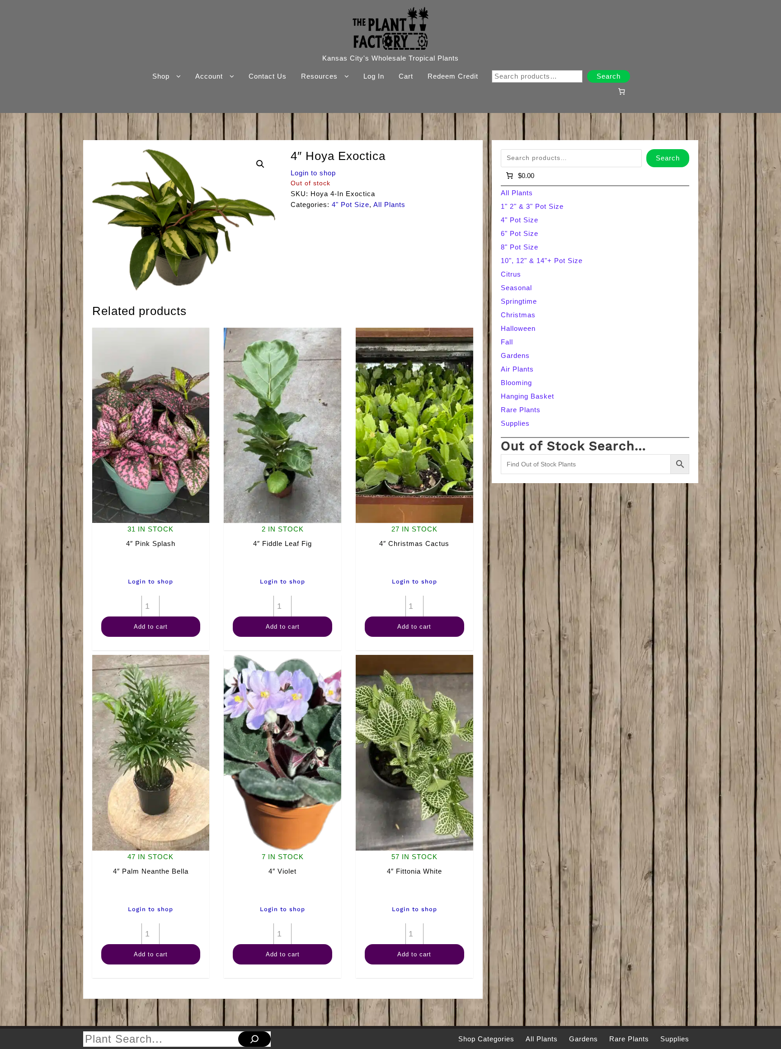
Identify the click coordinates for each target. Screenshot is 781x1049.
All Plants (389, 204)
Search (609, 76)
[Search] (254, 1039)
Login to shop (313, 173)
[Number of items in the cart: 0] (621, 91)
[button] (260, 164)
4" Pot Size (350, 204)
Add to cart (151, 626)
